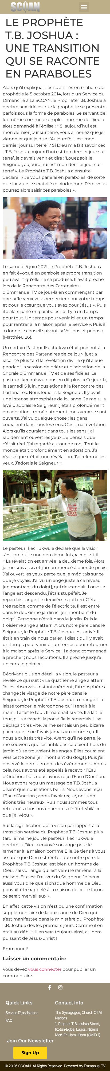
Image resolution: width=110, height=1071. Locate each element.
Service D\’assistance (22, 1012)
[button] (84, 7)
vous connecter (44, 969)
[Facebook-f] (49, 987)
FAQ (9, 1020)
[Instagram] (60, 987)
